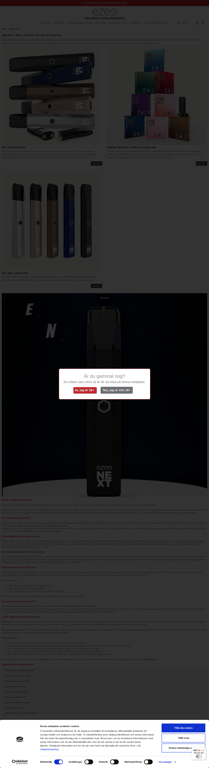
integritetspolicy (49, 749)
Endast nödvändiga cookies (183, 748)
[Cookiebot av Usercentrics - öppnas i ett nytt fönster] (19, 762)
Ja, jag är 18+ (85, 390)
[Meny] (204, 748)
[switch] (88, 761)
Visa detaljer (165, 762)
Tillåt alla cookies (183, 728)
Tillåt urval (183, 738)
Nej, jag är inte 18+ (116, 390)
